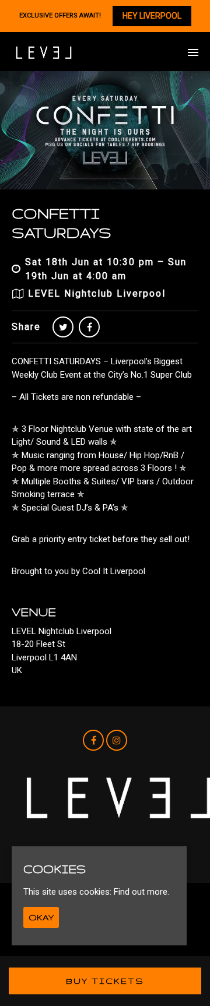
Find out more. (141, 892)
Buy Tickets (105, 981)
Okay (41, 917)
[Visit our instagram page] (116, 741)
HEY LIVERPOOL (152, 15)
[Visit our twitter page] (63, 327)
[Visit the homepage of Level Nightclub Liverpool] (44, 52)
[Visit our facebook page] (89, 327)
